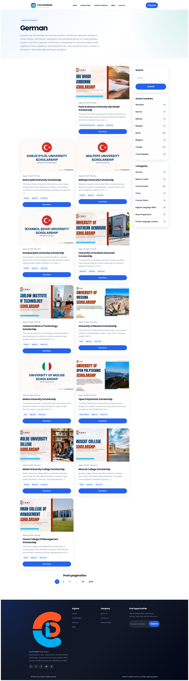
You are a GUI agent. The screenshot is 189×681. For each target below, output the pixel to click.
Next (91, 581)
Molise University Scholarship (39, 399)
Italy (81, 341)
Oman (82, 484)
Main (75, 5)
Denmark (83, 271)
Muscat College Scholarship (94, 469)
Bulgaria (150, 140)
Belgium (150, 126)
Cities (150, 193)
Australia (150, 104)
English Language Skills (150, 207)
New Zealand (84, 414)
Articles (150, 172)
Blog (74, 627)
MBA (113, 5)
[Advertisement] (31, 662)
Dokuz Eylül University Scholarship (42, 179)
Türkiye (26, 198)
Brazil (150, 133)
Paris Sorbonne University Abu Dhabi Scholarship (99, 108)
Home (74, 613)
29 (83, 581)
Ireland (26, 344)
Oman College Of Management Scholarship (40, 541)
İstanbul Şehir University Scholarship (43, 252)
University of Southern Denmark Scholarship (97, 254)
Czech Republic (150, 154)
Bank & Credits (150, 179)
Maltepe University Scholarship (96, 179)
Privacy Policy (106, 622)
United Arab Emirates (87, 125)
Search (150, 86)
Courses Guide (150, 200)
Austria (150, 112)
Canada (150, 147)
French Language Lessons (150, 221)
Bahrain (150, 119)
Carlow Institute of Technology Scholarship (40, 327)
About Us (104, 613)
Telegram (151, 5)
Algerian (100, 125)
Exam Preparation (150, 214)
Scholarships (85, 5)
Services (75, 622)
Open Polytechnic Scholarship (95, 399)
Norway (26, 484)
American (109, 125)
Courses (121, 5)
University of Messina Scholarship (98, 326)
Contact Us (105, 618)
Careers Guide (150, 186)
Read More (103, 132)
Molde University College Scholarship (44, 469)
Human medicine (101, 5)
